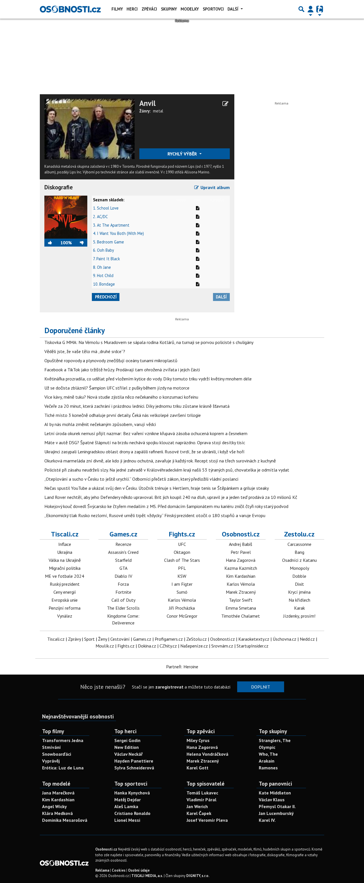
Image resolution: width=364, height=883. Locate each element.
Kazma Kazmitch (240, 568)
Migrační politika (64, 568)
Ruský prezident (65, 584)
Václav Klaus (272, 799)
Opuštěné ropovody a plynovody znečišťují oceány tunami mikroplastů (110, 360)
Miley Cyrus (198, 740)
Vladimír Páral (201, 799)
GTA (123, 568)
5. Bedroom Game (108, 242)
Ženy (102, 639)
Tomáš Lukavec (202, 793)
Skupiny (169, 9)
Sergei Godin (127, 740)
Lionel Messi (127, 820)
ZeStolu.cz (196, 639)
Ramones (268, 768)
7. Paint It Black (106, 258)
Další (233, 9)
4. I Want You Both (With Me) (118, 233)
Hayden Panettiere (133, 761)
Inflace (64, 544)
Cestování (120, 639)
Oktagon (182, 552)
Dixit (299, 584)
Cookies (118, 870)
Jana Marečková (58, 793)
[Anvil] (89, 128)
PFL (182, 568)
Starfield (123, 560)
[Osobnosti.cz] (70, 9)
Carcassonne (299, 544)
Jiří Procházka (182, 608)
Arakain (266, 761)
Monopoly (299, 568)
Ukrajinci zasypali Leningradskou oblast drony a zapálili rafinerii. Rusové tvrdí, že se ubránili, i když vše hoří (144, 451)
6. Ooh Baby (103, 250)
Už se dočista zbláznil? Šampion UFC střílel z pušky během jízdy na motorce (116, 388)
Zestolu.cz (299, 534)
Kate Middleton (275, 793)
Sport (89, 639)
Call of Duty (123, 600)
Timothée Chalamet (240, 616)
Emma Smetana (241, 608)
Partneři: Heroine (182, 666)
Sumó (182, 592)
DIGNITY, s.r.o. (197, 875)
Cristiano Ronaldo (132, 813)
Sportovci (213, 9)
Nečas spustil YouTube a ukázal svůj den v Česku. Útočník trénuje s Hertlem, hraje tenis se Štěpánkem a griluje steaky (156, 488)
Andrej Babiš (240, 544)
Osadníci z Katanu (299, 560)
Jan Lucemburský (276, 813)
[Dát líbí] (52, 243)
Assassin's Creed (123, 552)
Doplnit (260, 687)
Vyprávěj (51, 761)
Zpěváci (149, 9)
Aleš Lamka (126, 806)
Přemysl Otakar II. (277, 806)
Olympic (267, 747)
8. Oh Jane (102, 267)
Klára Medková (57, 813)
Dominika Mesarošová (64, 820)
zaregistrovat (169, 687)
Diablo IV (123, 576)
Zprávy (74, 639)
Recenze (123, 544)
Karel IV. (267, 820)
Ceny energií (64, 592)
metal (158, 111)
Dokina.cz (147, 646)
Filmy (117, 9)
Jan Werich (197, 806)
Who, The (268, 754)
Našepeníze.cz (194, 646)
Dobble (299, 576)
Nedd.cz (307, 639)
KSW (181, 576)
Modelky (190, 9)
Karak (299, 608)
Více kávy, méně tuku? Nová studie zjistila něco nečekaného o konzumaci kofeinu (121, 397)
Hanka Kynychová (132, 793)
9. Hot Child (103, 275)
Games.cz (123, 534)
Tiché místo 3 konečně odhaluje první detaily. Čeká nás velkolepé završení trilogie (122, 415)
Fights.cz (182, 534)
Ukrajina (64, 552)
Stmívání (51, 747)
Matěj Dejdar (127, 799)
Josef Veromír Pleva (207, 820)
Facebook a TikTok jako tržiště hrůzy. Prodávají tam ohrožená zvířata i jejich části (122, 369)
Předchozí (106, 297)
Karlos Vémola (182, 600)
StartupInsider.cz (252, 646)
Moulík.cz (105, 646)
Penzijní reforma (64, 608)
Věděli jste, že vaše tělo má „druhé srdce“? (84, 351)
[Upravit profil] (225, 103)
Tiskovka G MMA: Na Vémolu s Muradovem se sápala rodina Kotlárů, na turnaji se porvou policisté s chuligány (148, 342)
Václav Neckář (128, 754)
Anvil (147, 103)
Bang (299, 552)
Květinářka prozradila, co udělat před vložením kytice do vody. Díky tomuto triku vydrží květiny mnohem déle (148, 379)
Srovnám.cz (222, 646)
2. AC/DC (100, 216)
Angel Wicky (54, 806)
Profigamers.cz (169, 639)
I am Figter (182, 584)
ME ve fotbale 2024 (64, 576)
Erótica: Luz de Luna (63, 768)
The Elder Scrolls (123, 608)
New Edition (126, 747)
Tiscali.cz (64, 534)
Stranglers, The (275, 740)
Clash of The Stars (182, 560)
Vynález (64, 616)
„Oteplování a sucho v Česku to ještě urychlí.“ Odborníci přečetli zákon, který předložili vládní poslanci (141, 479)
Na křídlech (299, 600)
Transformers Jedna (62, 740)
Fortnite (123, 592)
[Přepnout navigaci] (310, 9)
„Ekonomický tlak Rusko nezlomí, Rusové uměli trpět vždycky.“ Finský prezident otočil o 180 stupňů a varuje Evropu (154, 515)
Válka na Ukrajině (65, 560)
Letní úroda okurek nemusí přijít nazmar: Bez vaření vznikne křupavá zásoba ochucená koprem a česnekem (145, 433)
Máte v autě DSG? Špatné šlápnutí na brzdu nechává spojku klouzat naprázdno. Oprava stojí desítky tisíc (144, 442)
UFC (182, 544)
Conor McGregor (182, 616)
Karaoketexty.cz (253, 639)
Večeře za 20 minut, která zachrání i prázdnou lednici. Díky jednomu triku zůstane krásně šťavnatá (136, 406)
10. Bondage (104, 284)
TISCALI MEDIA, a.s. (147, 875)
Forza (123, 584)
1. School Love (106, 208)
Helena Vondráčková (207, 754)
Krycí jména (299, 592)
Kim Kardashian (240, 576)
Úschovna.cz (284, 639)
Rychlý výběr (182, 154)
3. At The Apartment (111, 225)
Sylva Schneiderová (134, 768)
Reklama (102, 870)
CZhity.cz (168, 646)
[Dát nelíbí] (80, 243)
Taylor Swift (241, 600)
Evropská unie (64, 600)
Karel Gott (197, 768)
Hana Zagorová (240, 560)
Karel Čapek (199, 813)
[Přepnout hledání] (301, 9)
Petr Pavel (241, 552)
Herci (132, 9)
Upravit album (214, 187)
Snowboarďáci (56, 754)
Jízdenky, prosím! (299, 616)
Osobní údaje (139, 870)
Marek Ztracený (241, 592)
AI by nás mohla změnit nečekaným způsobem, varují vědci (100, 424)
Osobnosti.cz (241, 534)
